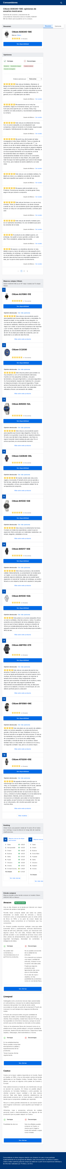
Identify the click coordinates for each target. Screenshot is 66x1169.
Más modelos (22, 816)
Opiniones (58, 26)
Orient (9, 850)
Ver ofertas (23, 989)
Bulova (9, 853)
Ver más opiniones (24, 313)
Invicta (9, 865)
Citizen (19, 35)
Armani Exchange (12, 869)
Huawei (34, 856)
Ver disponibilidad (23, 44)
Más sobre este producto (22, 339)
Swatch (34, 865)
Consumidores (10, 2)
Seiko (9, 856)
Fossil (9, 859)
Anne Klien (35, 853)
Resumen (48, 26)
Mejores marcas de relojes (41, 839)
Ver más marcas (15, 878)
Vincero (9, 862)
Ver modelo (38, 99)
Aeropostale (11, 847)
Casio (9, 844)
